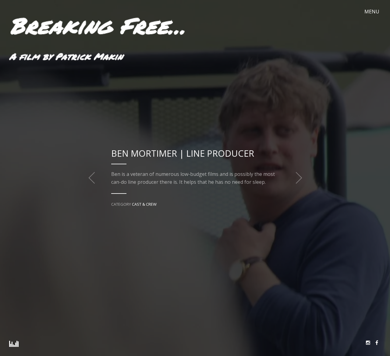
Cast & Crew (144, 204)
